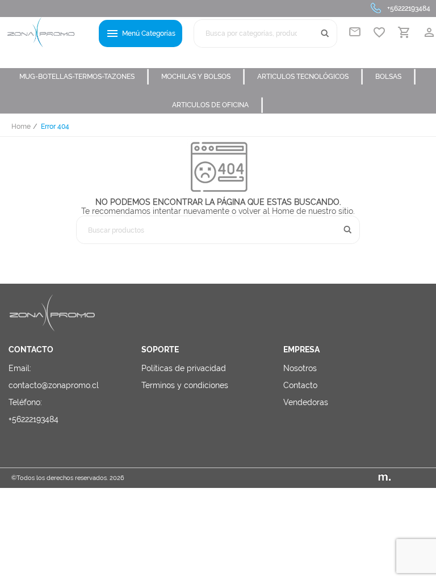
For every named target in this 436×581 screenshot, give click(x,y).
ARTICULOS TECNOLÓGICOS (310, 76)
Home (21, 126)
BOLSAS (396, 76)
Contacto (300, 385)
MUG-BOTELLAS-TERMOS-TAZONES (84, 76)
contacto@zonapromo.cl (54, 385)
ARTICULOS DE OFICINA (218, 104)
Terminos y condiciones (184, 385)
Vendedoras (305, 402)
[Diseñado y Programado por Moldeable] (401, 478)
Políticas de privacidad (183, 368)
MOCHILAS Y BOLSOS (203, 76)
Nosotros (300, 368)
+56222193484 (408, 8)
